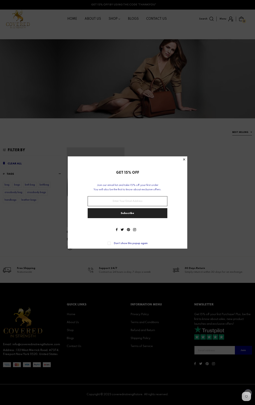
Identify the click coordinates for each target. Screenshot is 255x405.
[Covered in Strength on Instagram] (134, 230)
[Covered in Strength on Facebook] (117, 230)
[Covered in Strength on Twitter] (122, 230)
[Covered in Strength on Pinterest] (128, 230)
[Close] (184, 159)
